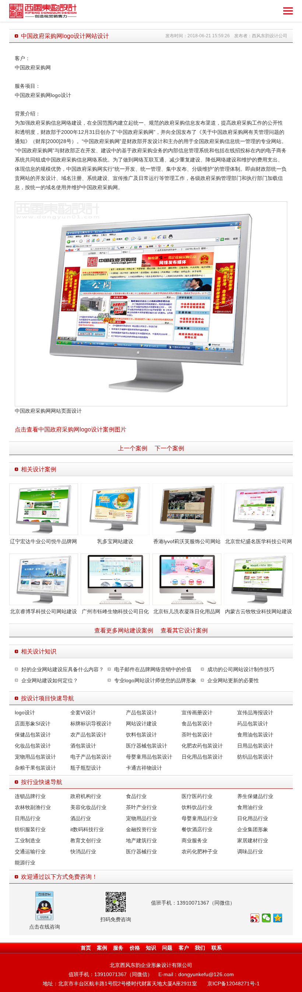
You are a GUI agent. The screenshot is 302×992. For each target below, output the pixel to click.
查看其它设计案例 (184, 630)
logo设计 (25, 712)
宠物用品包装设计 (35, 757)
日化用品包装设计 (202, 757)
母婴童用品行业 (200, 818)
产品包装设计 (141, 712)
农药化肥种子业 (200, 851)
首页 (86, 948)
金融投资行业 (141, 829)
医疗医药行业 (197, 796)
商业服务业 (194, 840)
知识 (151, 948)
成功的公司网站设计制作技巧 (240, 669)
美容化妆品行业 (88, 807)
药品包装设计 (252, 723)
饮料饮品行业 (197, 807)
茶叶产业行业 (141, 807)
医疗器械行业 (141, 851)
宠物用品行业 (141, 818)
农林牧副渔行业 (33, 807)
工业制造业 (28, 840)
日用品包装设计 (255, 746)
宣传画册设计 (197, 712)
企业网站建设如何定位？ (49, 680)
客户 (184, 948)
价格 (135, 948)
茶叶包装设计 (197, 735)
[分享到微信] (266, 917)
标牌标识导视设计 (91, 723)
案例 (102, 948)
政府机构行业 (85, 796)
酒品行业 (80, 818)
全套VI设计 (83, 712)
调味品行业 (250, 851)
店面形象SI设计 (32, 723)
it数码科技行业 (87, 829)
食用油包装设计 (255, 735)
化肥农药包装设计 (202, 746)
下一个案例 (169, 448)
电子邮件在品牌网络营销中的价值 (153, 669)
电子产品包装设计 (91, 757)
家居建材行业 (252, 840)
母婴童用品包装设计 (149, 757)
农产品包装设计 (88, 735)
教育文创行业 (85, 840)
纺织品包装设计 (255, 757)
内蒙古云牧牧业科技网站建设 (258, 611)
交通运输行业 (30, 851)
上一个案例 (132, 448)
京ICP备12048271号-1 (233, 983)
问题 (167, 948)
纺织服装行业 (30, 829)
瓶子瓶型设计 (85, 768)
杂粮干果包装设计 (35, 768)
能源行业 (25, 863)
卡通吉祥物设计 (144, 768)
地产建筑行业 (141, 840)
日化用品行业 (252, 818)
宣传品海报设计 (255, 712)
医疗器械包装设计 (146, 746)
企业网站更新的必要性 (233, 680)
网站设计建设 (141, 723)
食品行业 (136, 796)
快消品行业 (83, 851)
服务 (118, 948)
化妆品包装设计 (33, 746)
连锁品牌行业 (30, 796)
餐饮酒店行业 (197, 829)
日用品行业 (28, 818)
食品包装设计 (197, 723)
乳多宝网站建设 (115, 541)
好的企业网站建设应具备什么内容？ (62, 669)
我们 (200, 948)
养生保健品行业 (255, 796)
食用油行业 (250, 807)
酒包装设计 (83, 746)
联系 (216, 948)
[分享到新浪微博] (255, 917)
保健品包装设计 (33, 735)
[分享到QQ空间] (277, 917)
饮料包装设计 (141, 735)
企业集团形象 (252, 829)
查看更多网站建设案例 (123, 630)
